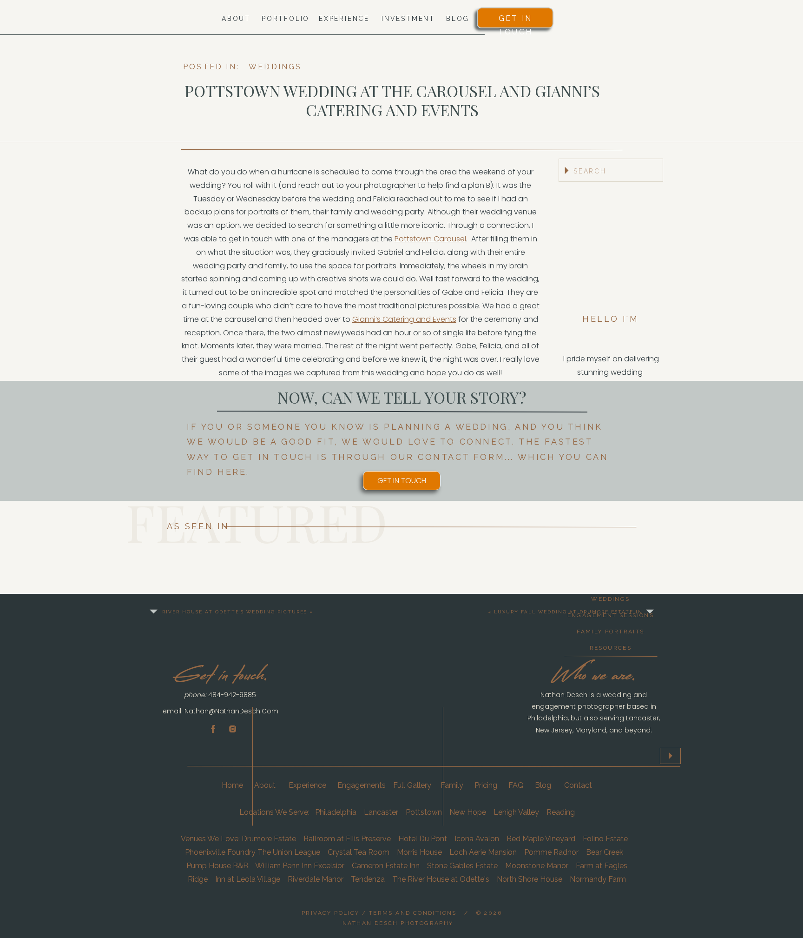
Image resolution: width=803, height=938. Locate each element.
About (265, 785)
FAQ (516, 785)
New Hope (467, 812)
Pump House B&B (217, 865)
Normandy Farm (598, 879)
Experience (307, 785)
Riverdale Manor (315, 879)
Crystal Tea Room (358, 852)
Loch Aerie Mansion (483, 852)
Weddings (275, 66)
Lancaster (381, 812)
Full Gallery (412, 785)
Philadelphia (335, 812)
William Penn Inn (283, 865)
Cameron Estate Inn (386, 865)
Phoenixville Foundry (220, 852)
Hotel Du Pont (422, 838)
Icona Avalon (476, 838)
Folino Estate (605, 838)
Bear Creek (605, 852)
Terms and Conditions (413, 913)
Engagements (361, 785)
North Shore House (529, 879)
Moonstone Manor (536, 865)
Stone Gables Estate (462, 865)
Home (233, 785)
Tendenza (368, 879)
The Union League (288, 852)
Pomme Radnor (551, 852)
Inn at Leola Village (246, 879)
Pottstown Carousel (430, 238)
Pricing (485, 785)
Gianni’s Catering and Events (404, 319)
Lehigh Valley (515, 812)
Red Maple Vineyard (541, 838)
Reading (560, 812)
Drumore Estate (269, 838)
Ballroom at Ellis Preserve (347, 838)
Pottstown (424, 812)
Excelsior (329, 865)
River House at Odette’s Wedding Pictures (234, 611)
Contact (578, 785)
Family (452, 785)
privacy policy (331, 913)
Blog (543, 785)
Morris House (419, 852)
